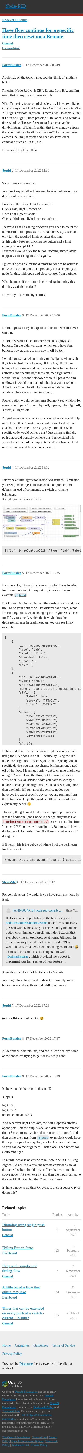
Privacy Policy (12, 1353)
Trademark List (11, 1411)
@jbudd (20, 595)
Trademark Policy (43, 1407)
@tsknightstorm (17, 956)
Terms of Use (39, 1437)
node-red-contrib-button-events (26, 923)
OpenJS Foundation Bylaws (27, 1441)
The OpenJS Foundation (16, 1437)
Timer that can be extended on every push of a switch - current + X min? (23, 1313)
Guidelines (40, 1345)
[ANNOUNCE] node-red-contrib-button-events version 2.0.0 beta (38, 910)
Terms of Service (63, 1345)
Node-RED (15, 6)
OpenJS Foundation (26, 1391)
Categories (22, 1345)
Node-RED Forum (14, 20)
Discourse (26, 1363)
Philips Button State (17, 1248)
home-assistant (11, 48)
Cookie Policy (39, 1445)
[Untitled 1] (41, 523)
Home (6, 1345)
